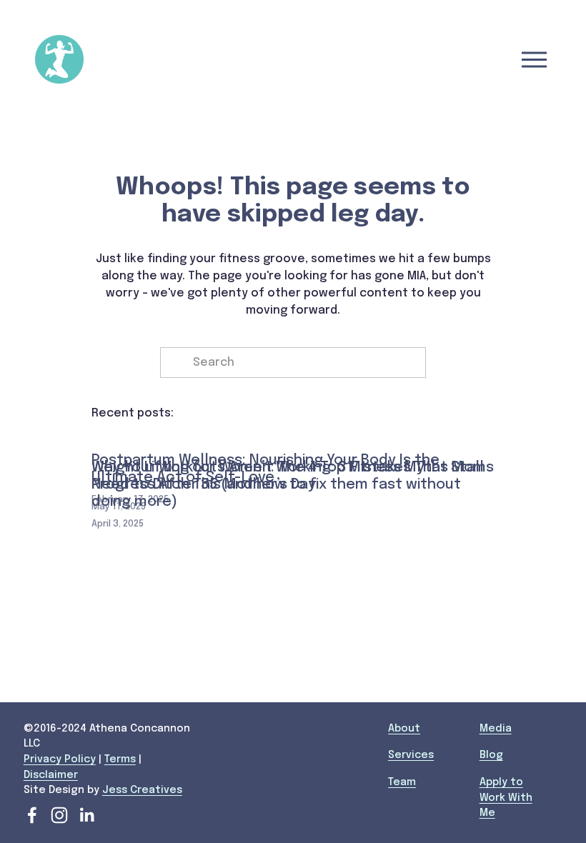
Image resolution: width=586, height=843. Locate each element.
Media (496, 729)
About (404, 729)
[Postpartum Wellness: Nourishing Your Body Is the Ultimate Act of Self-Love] (292, 436)
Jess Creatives (142, 790)
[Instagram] (59, 815)
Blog (491, 755)
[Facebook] (32, 815)
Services (411, 755)
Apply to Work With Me (506, 797)
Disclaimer (51, 775)
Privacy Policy (60, 759)
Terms (120, 759)
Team (402, 782)
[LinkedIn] (86, 815)
